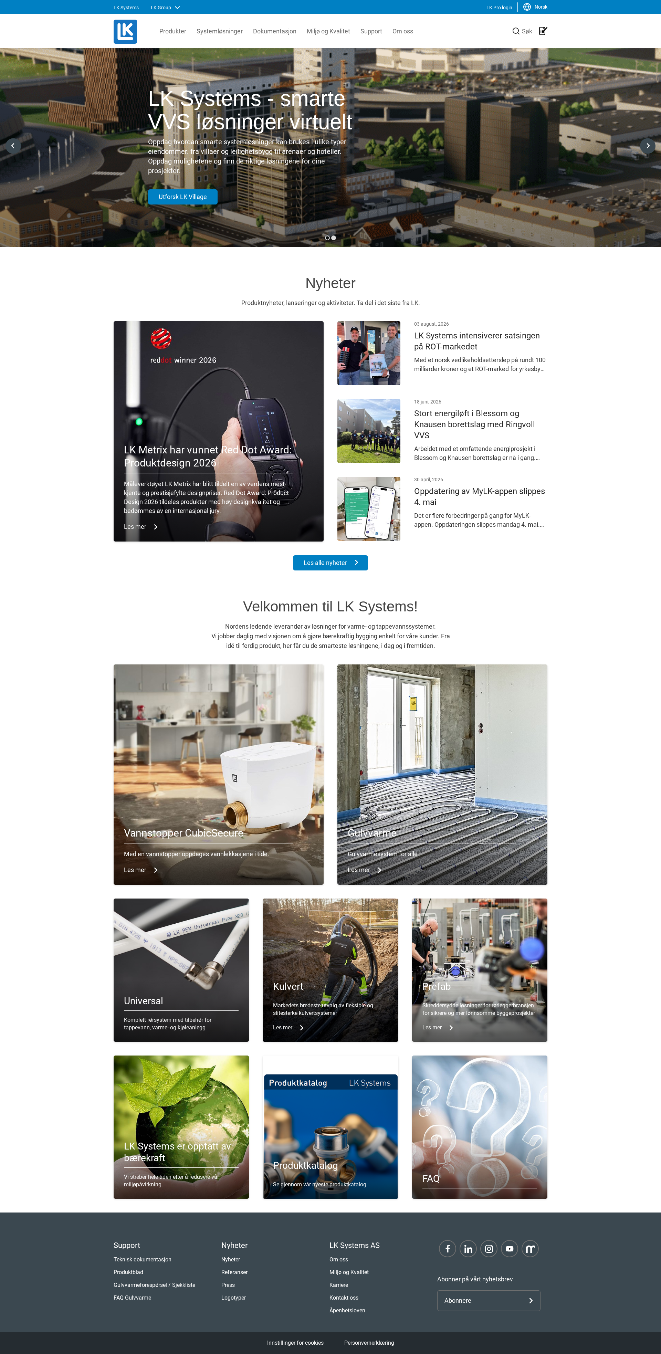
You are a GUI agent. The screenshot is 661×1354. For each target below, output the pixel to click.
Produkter (172, 31)
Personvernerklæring (369, 1343)
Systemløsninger (220, 31)
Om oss (402, 31)
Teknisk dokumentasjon (142, 1259)
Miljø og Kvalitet (328, 31)
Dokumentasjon (274, 31)
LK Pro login (499, 7)
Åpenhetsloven (347, 1310)
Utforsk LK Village (183, 196)
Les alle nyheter (325, 562)
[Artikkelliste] (543, 31)
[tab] (327, 237)
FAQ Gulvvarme (132, 1297)
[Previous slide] (13, 146)
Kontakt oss (343, 1297)
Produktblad (128, 1272)
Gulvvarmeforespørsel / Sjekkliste (154, 1285)
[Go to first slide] (647, 146)
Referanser (234, 1272)
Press (228, 1285)
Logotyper (233, 1297)
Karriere (338, 1285)
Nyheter (230, 1259)
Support (371, 31)
